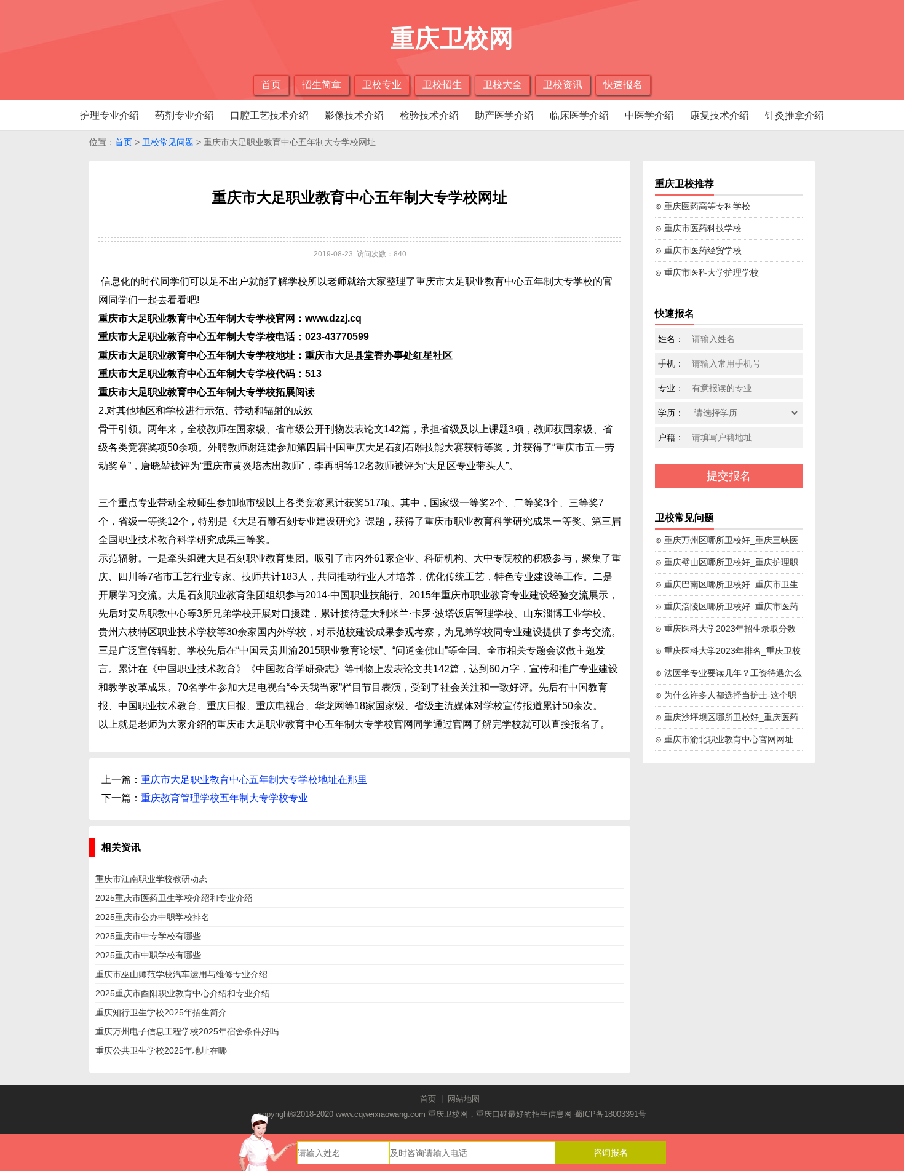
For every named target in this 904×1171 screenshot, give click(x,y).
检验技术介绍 (429, 115)
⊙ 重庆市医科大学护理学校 (707, 272)
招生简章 (321, 84)
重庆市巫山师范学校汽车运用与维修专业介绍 (181, 974)
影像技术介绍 (354, 115)
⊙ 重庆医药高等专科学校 (702, 206)
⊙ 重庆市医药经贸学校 (698, 250)
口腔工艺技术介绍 (269, 115)
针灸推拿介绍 (794, 115)
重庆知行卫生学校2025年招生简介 (161, 1012)
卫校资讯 (562, 84)
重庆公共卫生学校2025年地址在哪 (161, 1050)
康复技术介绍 (719, 115)
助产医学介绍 (504, 115)
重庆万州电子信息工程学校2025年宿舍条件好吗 (187, 1031)
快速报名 (623, 84)
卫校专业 (382, 84)
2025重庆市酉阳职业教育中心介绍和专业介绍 (182, 993)
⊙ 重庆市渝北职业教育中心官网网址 (724, 739)
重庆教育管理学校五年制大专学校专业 (224, 798)
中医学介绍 (649, 115)
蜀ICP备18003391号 (610, 1114)
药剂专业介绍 (184, 115)
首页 (271, 84)
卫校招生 (442, 84)
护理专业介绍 (109, 115)
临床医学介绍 (579, 115)
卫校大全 (502, 84)
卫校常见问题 (168, 142)
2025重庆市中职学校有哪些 (148, 955)
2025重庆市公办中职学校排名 (152, 917)
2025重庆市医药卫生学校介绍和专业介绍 (174, 898)
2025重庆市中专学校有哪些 (148, 936)
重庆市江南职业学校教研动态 (151, 879)
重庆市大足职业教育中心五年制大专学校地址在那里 (254, 779)
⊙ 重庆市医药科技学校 (698, 228)
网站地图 (464, 1098)
